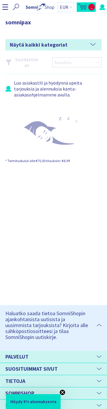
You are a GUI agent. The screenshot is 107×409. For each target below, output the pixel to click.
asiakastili (32, 83)
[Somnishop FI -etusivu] (40, 7)
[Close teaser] (62, 392)
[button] (5, 7)
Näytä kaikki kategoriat (38, 44)
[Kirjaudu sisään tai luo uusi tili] (102, 7)
